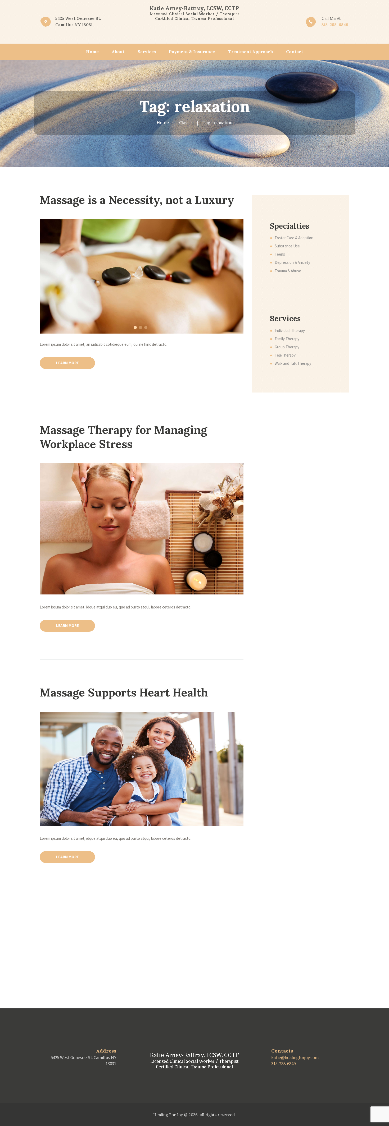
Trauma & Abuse (288, 270)
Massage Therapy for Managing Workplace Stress (123, 437)
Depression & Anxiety (292, 262)
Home (163, 122)
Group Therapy (287, 346)
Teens (280, 254)
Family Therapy (287, 338)
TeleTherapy (285, 355)
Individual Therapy (290, 330)
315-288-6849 (335, 24)
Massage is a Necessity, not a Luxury (137, 200)
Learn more (67, 362)
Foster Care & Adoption (294, 237)
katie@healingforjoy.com (295, 1057)
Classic (186, 122)
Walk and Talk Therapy (293, 363)
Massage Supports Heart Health (124, 692)
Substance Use (287, 245)
